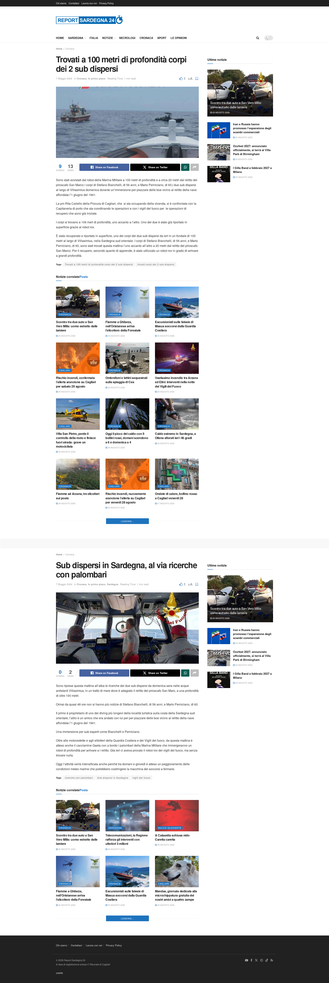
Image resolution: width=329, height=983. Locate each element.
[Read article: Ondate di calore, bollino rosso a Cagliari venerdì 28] (177, 474)
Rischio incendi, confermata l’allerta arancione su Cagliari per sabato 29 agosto (76, 382)
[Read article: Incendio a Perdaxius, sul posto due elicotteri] (78, 586)
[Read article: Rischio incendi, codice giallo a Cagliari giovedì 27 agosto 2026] (177, 586)
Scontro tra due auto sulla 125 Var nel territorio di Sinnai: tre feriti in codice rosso (76, 553)
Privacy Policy (106, 3)
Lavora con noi (89, 3)
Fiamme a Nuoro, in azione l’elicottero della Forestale (123, 551)
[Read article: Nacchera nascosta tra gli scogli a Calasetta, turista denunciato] (177, 530)
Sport (161, 38)
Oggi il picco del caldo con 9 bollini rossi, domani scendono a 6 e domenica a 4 (126, 437)
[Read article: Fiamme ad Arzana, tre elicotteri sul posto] (78, 474)
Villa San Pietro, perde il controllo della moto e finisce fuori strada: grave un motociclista (76, 440)
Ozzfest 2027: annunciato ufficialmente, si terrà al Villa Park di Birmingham (252, 150)
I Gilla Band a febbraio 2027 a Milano (252, 170)
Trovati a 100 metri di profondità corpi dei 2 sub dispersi (99, 264)
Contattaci (74, 3)
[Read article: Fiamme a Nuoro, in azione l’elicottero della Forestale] (127, 530)
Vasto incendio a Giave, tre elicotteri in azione (123, 607)
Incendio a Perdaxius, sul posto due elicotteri (78, 607)
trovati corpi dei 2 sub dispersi (155, 264)
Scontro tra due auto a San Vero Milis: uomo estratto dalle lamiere (76, 326)
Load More (127, 628)
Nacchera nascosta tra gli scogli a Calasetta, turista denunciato (172, 553)
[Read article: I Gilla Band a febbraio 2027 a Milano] (218, 174)
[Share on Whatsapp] (185, 167)
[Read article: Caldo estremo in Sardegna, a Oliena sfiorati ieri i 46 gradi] (177, 414)
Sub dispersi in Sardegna (112, 885)
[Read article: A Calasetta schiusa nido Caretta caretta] (177, 923)
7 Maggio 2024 (64, 78)
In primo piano (96, 78)
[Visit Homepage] (89, 20)
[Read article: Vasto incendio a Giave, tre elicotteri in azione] (127, 586)
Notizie (107, 38)
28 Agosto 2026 (116, 447)
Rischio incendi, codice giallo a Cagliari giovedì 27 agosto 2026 (176, 607)
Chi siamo (61, 3)
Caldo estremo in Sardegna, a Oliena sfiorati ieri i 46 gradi (175, 435)
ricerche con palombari (79, 885)
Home (60, 38)
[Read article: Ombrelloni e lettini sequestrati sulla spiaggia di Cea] (127, 358)
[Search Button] (257, 38)
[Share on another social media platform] (194, 167)
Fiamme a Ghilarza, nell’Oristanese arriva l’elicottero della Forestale (123, 326)
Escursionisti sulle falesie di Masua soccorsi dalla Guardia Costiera (175, 326)
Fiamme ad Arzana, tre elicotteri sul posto (77, 496)
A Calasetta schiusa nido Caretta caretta (172, 944)
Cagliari (64, 370)
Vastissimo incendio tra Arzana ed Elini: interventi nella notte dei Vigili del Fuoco (176, 382)
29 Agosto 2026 (66, 335)
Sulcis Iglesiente (169, 935)
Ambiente (164, 542)
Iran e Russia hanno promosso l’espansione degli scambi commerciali (252, 128)
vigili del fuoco (141, 885)
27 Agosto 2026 (165, 503)
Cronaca (146, 38)
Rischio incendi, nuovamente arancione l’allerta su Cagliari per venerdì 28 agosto (125, 498)
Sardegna (75, 38)
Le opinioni (179, 38)
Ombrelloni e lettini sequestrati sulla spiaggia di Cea (126, 380)
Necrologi (127, 38)
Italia (93, 38)
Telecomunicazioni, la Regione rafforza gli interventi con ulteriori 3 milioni (126, 946)
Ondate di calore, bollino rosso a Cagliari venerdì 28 (176, 496)
